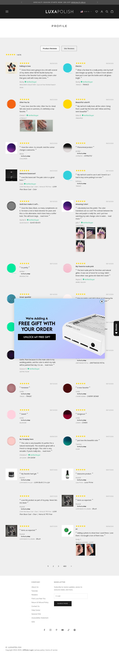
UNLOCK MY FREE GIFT (36, 337)
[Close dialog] (102, 301)
